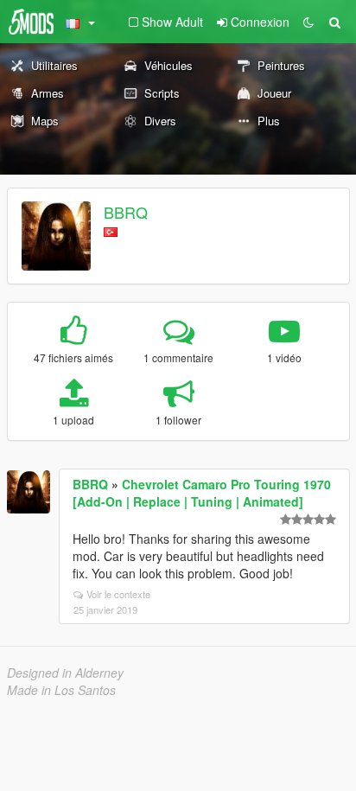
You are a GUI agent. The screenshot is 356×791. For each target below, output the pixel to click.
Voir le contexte (118, 594)
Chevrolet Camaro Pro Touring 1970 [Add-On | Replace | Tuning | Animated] (202, 492)
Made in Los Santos (61, 690)
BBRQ (126, 212)
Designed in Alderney (65, 672)
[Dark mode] (308, 21)
